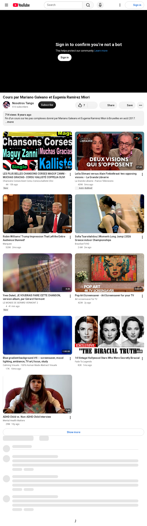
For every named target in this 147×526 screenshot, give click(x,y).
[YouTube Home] (21, 5)
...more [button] (9, 121)
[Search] (88, 5)
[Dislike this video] (93, 105)
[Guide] (6, 5)
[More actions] (140, 105)
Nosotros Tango (23, 103)
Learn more (101, 50)
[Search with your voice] (100, 5)
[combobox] (64, 5)
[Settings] (120, 5)
